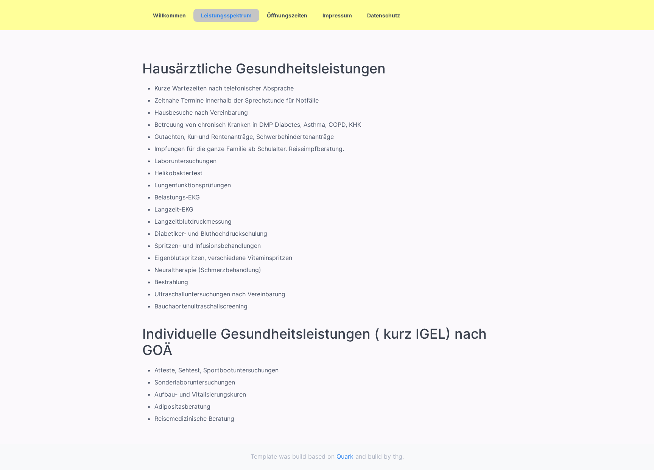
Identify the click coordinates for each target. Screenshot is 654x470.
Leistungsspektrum (226, 15)
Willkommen (169, 15)
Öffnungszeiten (287, 15)
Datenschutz (383, 15)
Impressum (337, 15)
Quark (344, 456)
